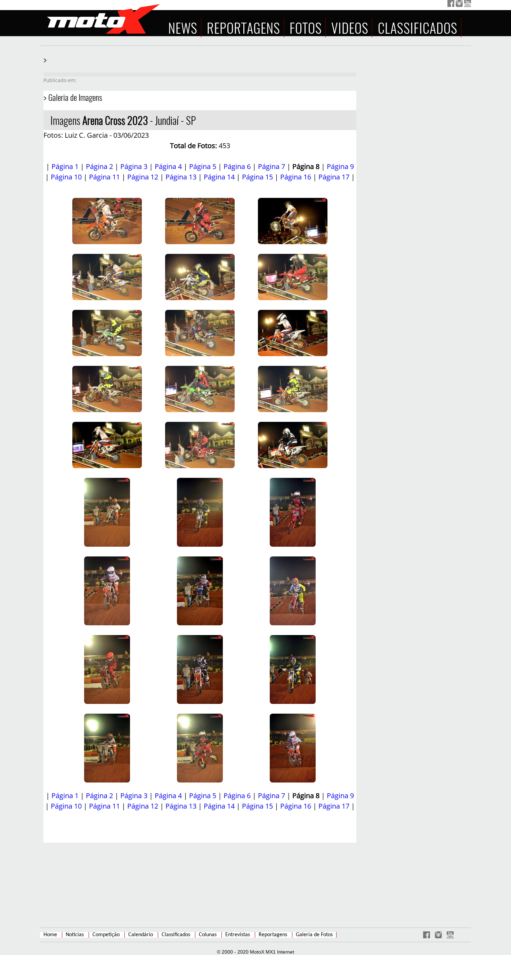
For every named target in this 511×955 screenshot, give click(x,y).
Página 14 (219, 177)
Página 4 (168, 166)
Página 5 (202, 166)
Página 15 (257, 177)
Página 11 (104, 177)
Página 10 (66, 177)
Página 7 (271, 166)
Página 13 (180, 177)
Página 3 (133, 166)
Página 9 (340, 166)
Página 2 (99, 166)
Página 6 (237, 166)
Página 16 (295, 177)
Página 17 (333, 177)
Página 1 (65, 166)
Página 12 (142, 177)
